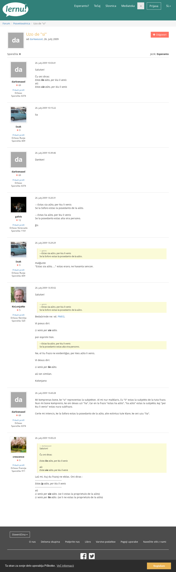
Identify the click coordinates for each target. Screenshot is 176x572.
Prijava (154, 6)
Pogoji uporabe (129, 541)
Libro (88, 541)
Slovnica (111, 6)
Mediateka (128, 6)
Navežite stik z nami (154, 541)
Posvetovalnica (21, 23)
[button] (140, 5)
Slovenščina (19, 534)
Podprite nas (72, 541)
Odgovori (161, 34)
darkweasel (36, 39)
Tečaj (97, 6)
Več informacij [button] (65, 565)
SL (167, 6)
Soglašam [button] (159, 565)
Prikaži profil (18, 90)
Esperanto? (81, 6)
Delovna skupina (50, 541)
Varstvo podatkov (106, 541)
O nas (32, 541)
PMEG (61, 316)
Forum (6, 23)
